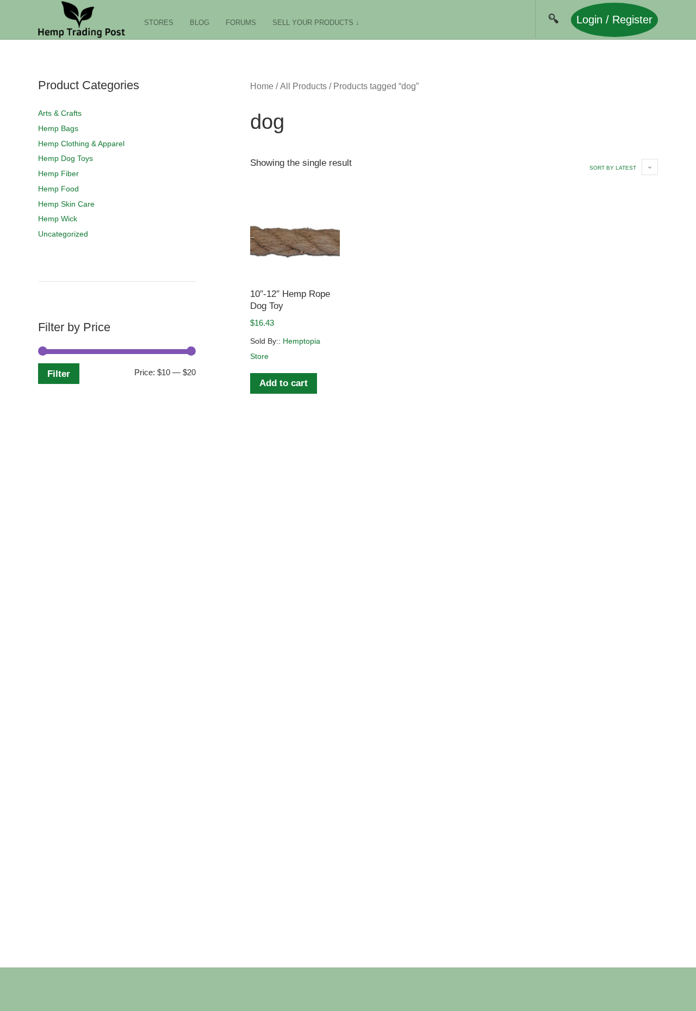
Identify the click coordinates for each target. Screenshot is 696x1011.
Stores (158, 22)
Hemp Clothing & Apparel (81, 143)
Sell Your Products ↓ (315, 22)
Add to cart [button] (283, 383)
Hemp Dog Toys (65, 158)
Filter (58, 374)
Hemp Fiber (58, 173)
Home (262, 86)
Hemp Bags (58, 128)
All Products (303, 86)
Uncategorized (63, 234)
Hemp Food (58, 188)
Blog (199, 22)
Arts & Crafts (60, 113)
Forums (241, 22)
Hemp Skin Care (66, 204)
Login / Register (614, 20)
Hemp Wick (57, 218)
